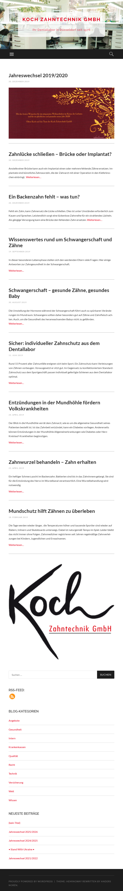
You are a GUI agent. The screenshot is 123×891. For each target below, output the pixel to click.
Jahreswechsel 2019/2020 (38, 75)
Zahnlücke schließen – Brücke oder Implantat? (60, 154)
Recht (12, 764)
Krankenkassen (17, 747)
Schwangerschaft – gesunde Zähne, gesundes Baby (59, 293)
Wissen (13, 800)
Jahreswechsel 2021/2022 (23, 858)
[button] (12, 696)
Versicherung (16, 782)
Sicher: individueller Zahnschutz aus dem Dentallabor (54, 346)
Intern (12, 738)
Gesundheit (15, 729)
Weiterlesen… (33, 177)
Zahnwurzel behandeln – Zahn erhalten (52, 462)
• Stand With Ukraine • (21, 849)
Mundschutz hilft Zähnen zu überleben (52, 511)
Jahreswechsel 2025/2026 (23, 831)
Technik (13, 773)
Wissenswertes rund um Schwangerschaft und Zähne (60, 242)
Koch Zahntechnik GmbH (61, 19)
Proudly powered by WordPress (31, 881)
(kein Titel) (14, 822)
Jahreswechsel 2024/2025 (23, 840)
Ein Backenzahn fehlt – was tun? (44, 197)
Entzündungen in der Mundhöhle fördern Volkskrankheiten (54, 405)
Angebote (14, 720)
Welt (11, 791)
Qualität (13, 755)
